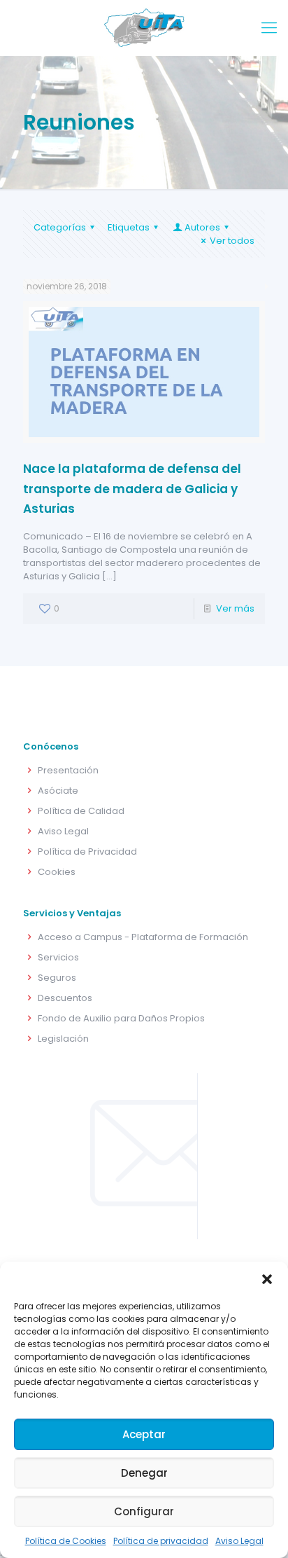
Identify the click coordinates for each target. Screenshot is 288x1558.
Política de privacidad (160, 1541)
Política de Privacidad (87, 851)
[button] (267, 1279)
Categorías (60, 227)
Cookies (56, 871)
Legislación (63, 1038)
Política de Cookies (65, 1541)
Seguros (57, 977)
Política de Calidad (81, 811)
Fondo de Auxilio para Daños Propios (121, 1018)
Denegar (144, 1473)
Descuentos (65, 998)
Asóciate (58, 790)
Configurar (144, 1511)
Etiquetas (129, 227)
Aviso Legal (239, 1541)
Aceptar (144, 1434)
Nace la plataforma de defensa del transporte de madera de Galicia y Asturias (132, 488)
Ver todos (232, 240)
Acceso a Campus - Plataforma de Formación (143, 937)
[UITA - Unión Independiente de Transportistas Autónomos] (144, 28)
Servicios (58, 957)
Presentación (68, 770)
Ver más (235, 608)
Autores (202, 227)
